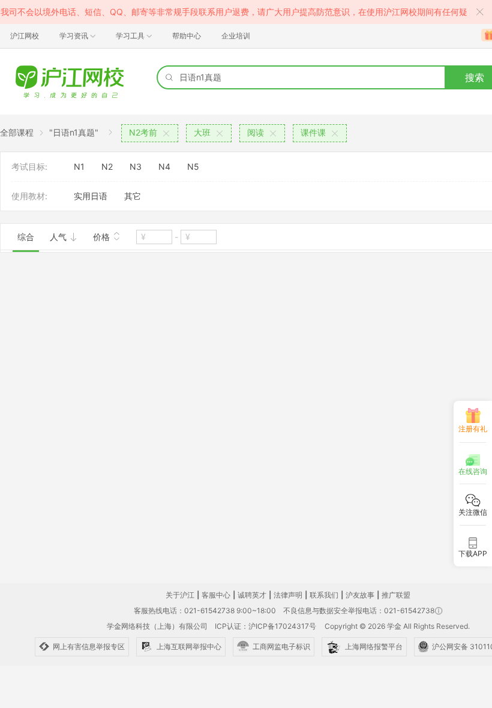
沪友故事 (360, 594)
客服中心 (216, 594)
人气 (59, 237)
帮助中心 (186, 35)
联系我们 (324, 594)
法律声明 (288, 594)
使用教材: (29, 196)
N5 (193, 166)
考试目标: (29, 166)
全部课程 (17, 132)
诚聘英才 (252, 594)
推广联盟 (396, 594)
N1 (79, 166)
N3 (136, 166)
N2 (107, 166)
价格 (102, 237)
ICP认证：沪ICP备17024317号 (265, 626)
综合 (25, 237)
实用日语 (90, 196)
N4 (164, 166)
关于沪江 (180, 594)
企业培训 (235, 35)
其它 (132, 196)
